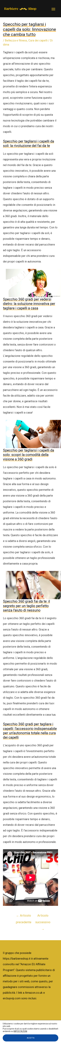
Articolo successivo (42, 916)
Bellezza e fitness (16, 40)
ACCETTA (30, 1038)
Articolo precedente (23, 916)
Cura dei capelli (38, 40)
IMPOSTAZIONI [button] (20, 1031)
